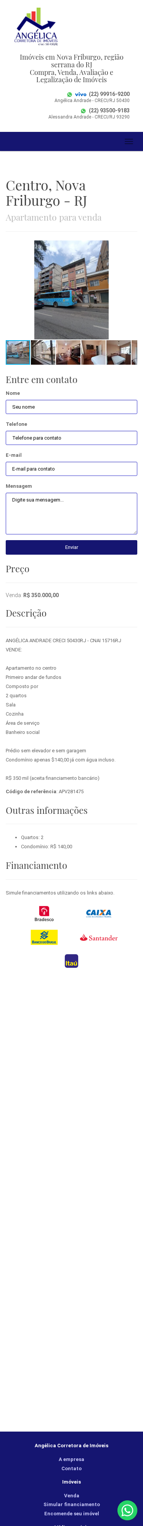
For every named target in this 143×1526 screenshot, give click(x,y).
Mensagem (19, 486)
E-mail (14, 455)
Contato (71, 1468)
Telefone (16, 424)
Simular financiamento (71, 1504)
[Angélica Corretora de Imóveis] (71, 27)
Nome (13, 393)
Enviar (71, 547)
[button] (130, 247)
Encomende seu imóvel (71, 1513)
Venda (71, 1495)
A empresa (71, 1459)
